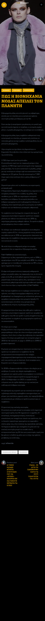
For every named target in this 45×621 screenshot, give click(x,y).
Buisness (6, 90)
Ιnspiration (28, 90)
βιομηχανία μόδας (9, 452)
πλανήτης (23, 452)
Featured (16, 90)
